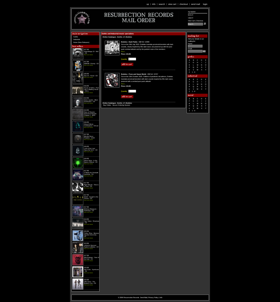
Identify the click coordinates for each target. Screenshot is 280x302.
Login (205, 4)
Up (148, 4)
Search (162, 4)
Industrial (76, 39)
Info (153, 4)
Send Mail (195, 4)
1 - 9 (193, 72)
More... (123, 51)
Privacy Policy (153, 297)
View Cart (172, 4)
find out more (88, 54)
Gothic (75, 37)
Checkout (184, 4)
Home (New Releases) (81, 42)
